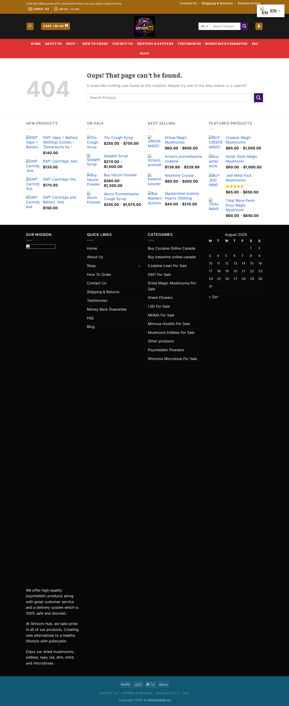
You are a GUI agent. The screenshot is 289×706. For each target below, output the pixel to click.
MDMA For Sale (161, 315)
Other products (161, 341)
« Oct (213, 297)
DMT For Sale (159, 274)
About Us (53, 44)
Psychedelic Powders (166, 350)
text (186, 693)
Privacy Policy (249, 3)
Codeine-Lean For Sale (167, 265)
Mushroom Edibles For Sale (171, 332)
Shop (70, 44)
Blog (144, 53)
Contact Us (188, 3)
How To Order (95, 44)
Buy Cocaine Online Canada (171, 248)
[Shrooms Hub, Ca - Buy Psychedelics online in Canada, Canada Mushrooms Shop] (144, 26)
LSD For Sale (159, 306)
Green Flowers (160, 297)
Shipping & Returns (217, 3)
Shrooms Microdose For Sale (172, 358)
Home (36, 44)
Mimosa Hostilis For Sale (169, 323)
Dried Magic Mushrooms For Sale (172, 286)
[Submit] (244, 26)
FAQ (255, 44)
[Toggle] (139, 266)
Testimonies (189, 44)
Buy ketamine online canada (172, 257)
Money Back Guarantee (226, 44)
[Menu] (30, 26)
